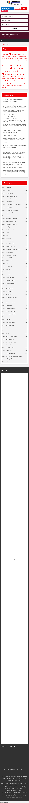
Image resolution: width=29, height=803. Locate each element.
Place (19, 785)
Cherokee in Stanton (23, 58)
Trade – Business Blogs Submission (10, 34)
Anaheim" (20, 54)
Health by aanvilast (15, 68)
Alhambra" (13, 54)
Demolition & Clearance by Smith (15, 63)
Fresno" (16, 65)
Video (15, 785)
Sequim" (22, 80)
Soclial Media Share (8, 785)
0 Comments (14, 103)
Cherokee (11, 58)
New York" (17, 78)
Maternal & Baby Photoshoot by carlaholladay (13, 76)
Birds (23, 54)
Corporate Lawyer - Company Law (11, 60)
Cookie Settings (22, 787)
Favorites (5, 10)
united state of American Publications (16, 778)
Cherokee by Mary (17, 58)
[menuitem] (4, 8)
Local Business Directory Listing (9, 36)
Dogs (10, 65)
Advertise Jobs (4, 8)
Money (14, 794)
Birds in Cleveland (10, 56)
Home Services (14, 74)
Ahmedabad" (5, 54)
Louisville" (3, 76)
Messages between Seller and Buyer (19, 783)
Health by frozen (6, 71)
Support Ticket (18, 780)
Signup (18, 8)
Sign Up (3, 783)
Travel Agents (5, 83)
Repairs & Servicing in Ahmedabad (13, 80)
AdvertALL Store (11, 790)
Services (23, 785)
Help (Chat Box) (18, 792)
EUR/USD (13, 769)
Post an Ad (11, 8)
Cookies (22, 788)
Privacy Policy (14, 787)
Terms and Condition (10, 776)
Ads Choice (19, 790)
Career (17, 788)
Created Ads (12, 788)
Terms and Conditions (7, 792)
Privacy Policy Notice (21, 776)
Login (24, 8)
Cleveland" (4, 60)
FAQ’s (4, 778)
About (6, 788)
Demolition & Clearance (6, 63)
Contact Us (10, 780)
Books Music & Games (17, 56)
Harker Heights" (20, 65)
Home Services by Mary (21, 74)
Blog (4, 103)
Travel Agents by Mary (12, 83)
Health (5, 68)
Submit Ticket (6, 787)
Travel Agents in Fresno (20, 83)
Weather (25, 792)
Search (15, 28)
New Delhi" (13, 78)
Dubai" (13, 65)
